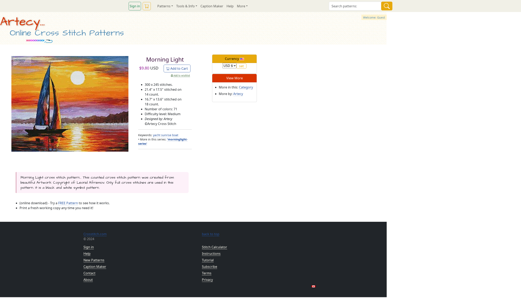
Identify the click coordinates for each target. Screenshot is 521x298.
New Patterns (93, 260)
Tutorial (208, 260)
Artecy (238, 94)
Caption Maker (211, 6)
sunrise (166, 135)
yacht (156, 135)
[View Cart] (147, 6)
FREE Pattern (68, 203)
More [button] (241, 6)
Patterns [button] (164, 6)
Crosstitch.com (95, 234)
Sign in (135, 6)
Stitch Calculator (214, 247)
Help (230, 6)
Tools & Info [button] (185, 6)
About (88, 279)
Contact (89, 273)
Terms (206, 273)
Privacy (207, 279)
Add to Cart (179, 68)
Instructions (211, 253)
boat (175, 135)
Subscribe (209, 266)
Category (246, 87)
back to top (210, 234)
